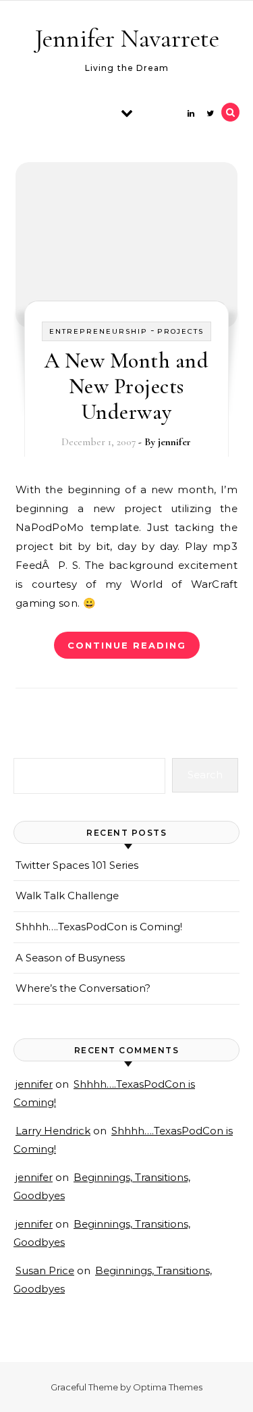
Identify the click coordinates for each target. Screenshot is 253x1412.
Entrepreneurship (98, 331)
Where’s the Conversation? (83, 988)
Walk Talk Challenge (67, 895)
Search (205, 774)
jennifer (174, 442)
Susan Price (45, 1270)
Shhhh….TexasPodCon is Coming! (99, 926)
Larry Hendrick (53, 1130)
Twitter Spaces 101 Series (77, 865)
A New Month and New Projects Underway (127, 386)
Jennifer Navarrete (127, 38)
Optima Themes (167, 1387)
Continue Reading (126, 645)
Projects (180, 331)
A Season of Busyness (70, 957)
